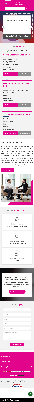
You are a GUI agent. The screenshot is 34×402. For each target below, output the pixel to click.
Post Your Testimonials (17, 292)
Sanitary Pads (6, 367)
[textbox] (15, 8)
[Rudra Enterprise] (8, 3)
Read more (7, 170)
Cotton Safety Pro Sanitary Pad (17, 36)
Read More (26, 74)
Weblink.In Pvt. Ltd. (23, 382)
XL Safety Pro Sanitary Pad (17, 114)
